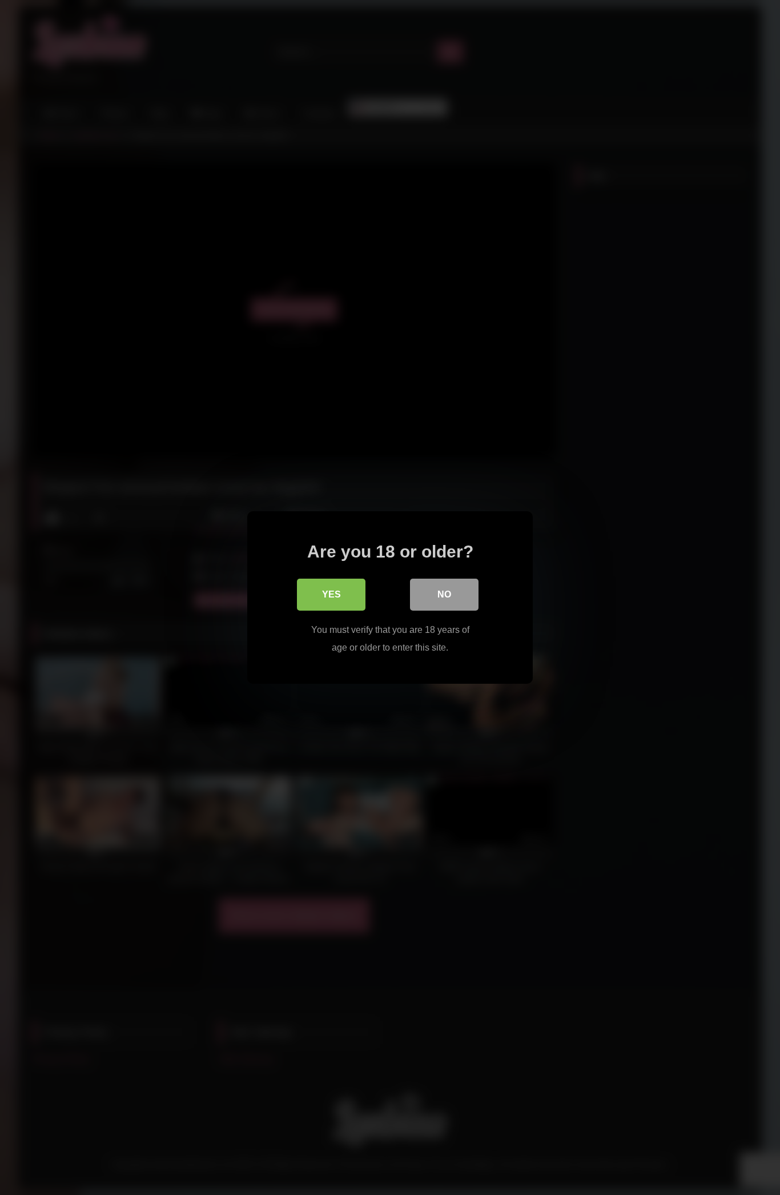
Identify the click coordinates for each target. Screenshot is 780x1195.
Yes (331, 594)
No (444, 594)
